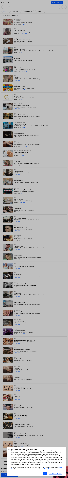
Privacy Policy (47, 469)
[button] (64, 449)
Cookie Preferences (55, 473)
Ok (45, 473)
